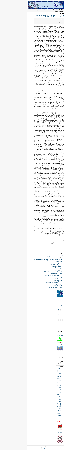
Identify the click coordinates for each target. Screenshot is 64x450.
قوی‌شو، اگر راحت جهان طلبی (58, 270)
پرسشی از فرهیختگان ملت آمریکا (58, 263)
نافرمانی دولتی (60, 277)
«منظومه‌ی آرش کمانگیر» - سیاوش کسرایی (59, 371)
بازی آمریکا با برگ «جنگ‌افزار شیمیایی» (57, 266)
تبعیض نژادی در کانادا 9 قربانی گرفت (57, 286)
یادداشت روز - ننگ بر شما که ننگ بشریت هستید (56, 273)
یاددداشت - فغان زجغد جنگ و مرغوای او (57, 281)
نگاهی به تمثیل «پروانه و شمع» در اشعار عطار (59, 394)
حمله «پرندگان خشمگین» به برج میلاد (57, 261)
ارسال (63, 255)
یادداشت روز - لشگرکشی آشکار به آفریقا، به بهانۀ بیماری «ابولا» (54, 282)
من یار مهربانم (61, 420)
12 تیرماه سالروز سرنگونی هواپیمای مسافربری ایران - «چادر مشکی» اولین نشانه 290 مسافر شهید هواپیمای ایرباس (48, 259)
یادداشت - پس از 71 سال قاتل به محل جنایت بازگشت (55, 287)
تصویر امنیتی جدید (61, 253)
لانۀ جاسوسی (60, 279)
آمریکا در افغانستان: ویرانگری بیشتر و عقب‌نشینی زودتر (55, 272)
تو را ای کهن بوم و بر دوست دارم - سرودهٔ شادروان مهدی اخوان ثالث (59, 377)
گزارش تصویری (59, 314)
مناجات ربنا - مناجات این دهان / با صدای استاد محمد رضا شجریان (59, 410)
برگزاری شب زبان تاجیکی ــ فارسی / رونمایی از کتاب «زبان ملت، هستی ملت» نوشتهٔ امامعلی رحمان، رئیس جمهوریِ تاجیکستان (59, 405)
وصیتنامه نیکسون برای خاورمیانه (58, 278)
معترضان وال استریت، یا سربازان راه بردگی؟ (56, 264)
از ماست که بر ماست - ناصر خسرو (59, 383)
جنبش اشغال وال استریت (59, 258)
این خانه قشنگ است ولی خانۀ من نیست (59, 387)
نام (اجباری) (54, 242)
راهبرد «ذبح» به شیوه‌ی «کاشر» (58, 280)
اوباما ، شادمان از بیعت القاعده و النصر (57, 267)
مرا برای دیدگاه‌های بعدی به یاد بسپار (58, 251)
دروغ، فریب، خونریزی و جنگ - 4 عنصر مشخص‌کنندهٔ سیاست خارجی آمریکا (53, 271)
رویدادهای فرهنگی (58, 309)
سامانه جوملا (48, 448)
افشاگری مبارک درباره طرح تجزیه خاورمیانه (56, 265)
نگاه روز (52, 10)
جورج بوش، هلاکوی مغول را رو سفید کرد (57, 285)
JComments (48, 256)
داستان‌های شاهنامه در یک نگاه (59, 392)
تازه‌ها (55, 10)
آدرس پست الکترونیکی (53, 243)
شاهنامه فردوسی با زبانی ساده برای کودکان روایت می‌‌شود (59, 416)
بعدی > (60, 238)
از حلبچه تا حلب (60, 268)
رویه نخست (57, 10)
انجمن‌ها (58, 308)
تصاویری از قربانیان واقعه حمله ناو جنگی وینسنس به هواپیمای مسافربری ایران (52, 260)
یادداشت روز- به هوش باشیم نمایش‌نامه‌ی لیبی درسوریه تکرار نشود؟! (53, 275)
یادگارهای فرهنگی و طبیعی (59, 323)
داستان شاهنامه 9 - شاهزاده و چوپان (59, 368)
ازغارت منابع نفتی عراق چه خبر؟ (58, 284)
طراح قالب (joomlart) (43, 448)
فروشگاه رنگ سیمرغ (60, 344)
